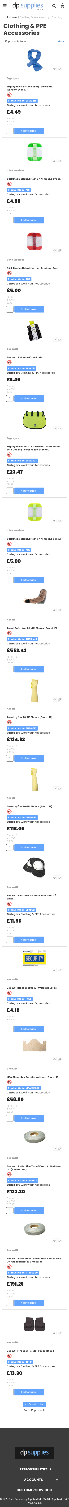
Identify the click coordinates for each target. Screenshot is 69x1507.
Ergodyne (13, 78)
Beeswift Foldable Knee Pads (24, 357)
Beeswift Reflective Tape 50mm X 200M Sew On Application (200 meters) (34, 1260)
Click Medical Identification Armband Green (34, 179)
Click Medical (15, 170)
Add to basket (29, 130)
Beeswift (12, 349)
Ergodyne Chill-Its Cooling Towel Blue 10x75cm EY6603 (29, 88)
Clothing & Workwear (33, 17)
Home (12, 17)
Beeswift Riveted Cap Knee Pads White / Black (31, 897)
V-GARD (12, 1068)
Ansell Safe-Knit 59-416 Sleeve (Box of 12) (32, 628)
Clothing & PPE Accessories (38, 373)
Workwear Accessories (35, 105)
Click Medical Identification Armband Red (32, 268)
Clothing (57, 17)
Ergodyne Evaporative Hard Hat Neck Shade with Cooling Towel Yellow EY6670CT (33, 448)
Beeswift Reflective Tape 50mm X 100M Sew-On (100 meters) (34, 1168)
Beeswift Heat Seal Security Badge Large (32, 988)
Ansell (11, 619)
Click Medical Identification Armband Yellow (34, 538)
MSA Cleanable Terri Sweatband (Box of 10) (33, 1077)
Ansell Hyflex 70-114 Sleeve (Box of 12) (29, 806)
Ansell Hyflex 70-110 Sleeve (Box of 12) (29, 717)
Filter (61, 41)
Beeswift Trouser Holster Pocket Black (30, 1351)
